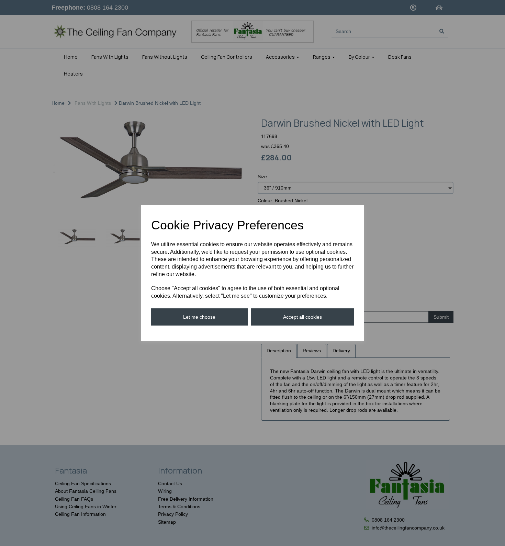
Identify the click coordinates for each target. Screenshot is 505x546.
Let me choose (199, 317)
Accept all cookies (302, 317)
